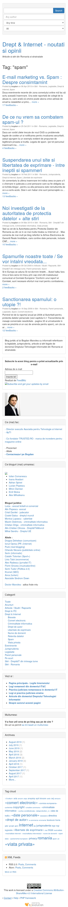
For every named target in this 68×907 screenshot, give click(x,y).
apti (37, 798)
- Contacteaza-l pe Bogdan (19, 454)
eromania (42, 820)
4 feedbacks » (9, 148)
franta (57, 820)
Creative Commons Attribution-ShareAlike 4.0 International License (40, 891)
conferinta (8, 807)
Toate (8, 601)
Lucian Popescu (17, 485)
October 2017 (16, 767)
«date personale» (25, 814)
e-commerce (33, 820)
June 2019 (14, 748)
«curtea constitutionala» (27, 811)
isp (35, 826)
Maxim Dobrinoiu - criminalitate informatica (26, 521)
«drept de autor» (16, 819)
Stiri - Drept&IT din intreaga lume (21, 661)
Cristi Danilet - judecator (17, 512)
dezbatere (44, 816)
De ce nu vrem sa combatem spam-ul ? (32, 119)
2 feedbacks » (9, 287)
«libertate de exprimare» (28, 830)
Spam (12, 89)
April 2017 (14, 776)
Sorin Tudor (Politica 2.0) (17, 568)
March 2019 (15, 757)
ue (58, 838)
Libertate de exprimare (32, 177)
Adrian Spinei (15, 482)
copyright (19, 807)
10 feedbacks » (10, 244)
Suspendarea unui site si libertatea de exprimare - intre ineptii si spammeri (33, 164)
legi (57, 825)
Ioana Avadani (16, 479)
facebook (51, 820)
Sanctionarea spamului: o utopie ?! (29, 302)
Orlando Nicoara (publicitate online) (22, 550)
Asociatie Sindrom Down (17, 578)
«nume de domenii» (50, 833)
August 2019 (15, 741)
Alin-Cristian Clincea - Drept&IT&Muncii (24, 528)
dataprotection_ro (42, 811)
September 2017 (17, 770)
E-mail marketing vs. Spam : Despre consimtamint (32, 79)
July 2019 (14, 745)
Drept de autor (15, 626)
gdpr (6, 826)
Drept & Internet (9, 177)
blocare (43, 798)
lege (54, 825)
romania (45, 837)
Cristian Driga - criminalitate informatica (24, 524)
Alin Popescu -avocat (15, 509)
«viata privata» (20, 843)
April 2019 (14, 754)
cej (52, 798)
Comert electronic (25, 311)
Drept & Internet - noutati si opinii (33, 47)
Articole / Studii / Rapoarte (45, 265)
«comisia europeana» (47, 803)
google (11, 826)
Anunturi (9, 604)
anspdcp (31, 798)
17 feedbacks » (10, 105)
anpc (25, 798)
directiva (52, 815)
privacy (33, 838)
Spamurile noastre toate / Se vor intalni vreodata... (32, 259)
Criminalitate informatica (25, 225)
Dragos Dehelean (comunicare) (20, 540)
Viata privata (42, 225)
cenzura (57, 798)
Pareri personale (33, 268)
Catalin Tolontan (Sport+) (17, 556)
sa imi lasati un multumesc (35, 724)
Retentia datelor (16, 636)
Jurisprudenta (54, 174)
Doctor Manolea (13, 584)
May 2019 (14, 751)
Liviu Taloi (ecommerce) (17, 559)
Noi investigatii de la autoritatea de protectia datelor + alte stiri (26, 213)
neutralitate (58, 830)
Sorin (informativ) (13, 553)
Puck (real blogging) (15, 546)
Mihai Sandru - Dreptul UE (18, 531)
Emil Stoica (14, 491)
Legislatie (52, 86)
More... (12, 779)
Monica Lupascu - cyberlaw (18, 518)
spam (55, 838)
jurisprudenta (43, 825)
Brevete (12, 617)
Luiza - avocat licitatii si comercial (21, 506)
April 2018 (14, 763)
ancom (20, 798)
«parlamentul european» (19, 838)
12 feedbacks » (10, 330)
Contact (8, 897)
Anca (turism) (11, 575)
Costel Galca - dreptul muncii (19, 515)
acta (15, 798)
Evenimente (11, 645)
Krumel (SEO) (12, 571)
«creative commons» (33, 807)
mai (46, 830)
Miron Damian (16, 488)
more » (35, 101)
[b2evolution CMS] (34, 904)
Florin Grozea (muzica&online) (20, 565)
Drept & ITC (11, 611)
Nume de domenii (17, 633)
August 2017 (15, 773)
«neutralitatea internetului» (32, 833)
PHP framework (28, 897)
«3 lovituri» (9, 798)
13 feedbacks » (10, 196)
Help (16, 897)
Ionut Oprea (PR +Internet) (18, 543)
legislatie (9, 830)
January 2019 (16, 760)
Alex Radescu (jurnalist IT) (18, 562)
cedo (48, 798)
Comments (30, 864)
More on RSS (10, 871)
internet (26, 825)
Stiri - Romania (40, 86)
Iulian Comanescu (18, 476)
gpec (16, 826)
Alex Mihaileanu (17, 495)
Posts (21, 864)
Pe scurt (9, 658)
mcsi (50, 830)
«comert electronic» (21, 802)
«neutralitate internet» (13, 833)
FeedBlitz (21, 380)
